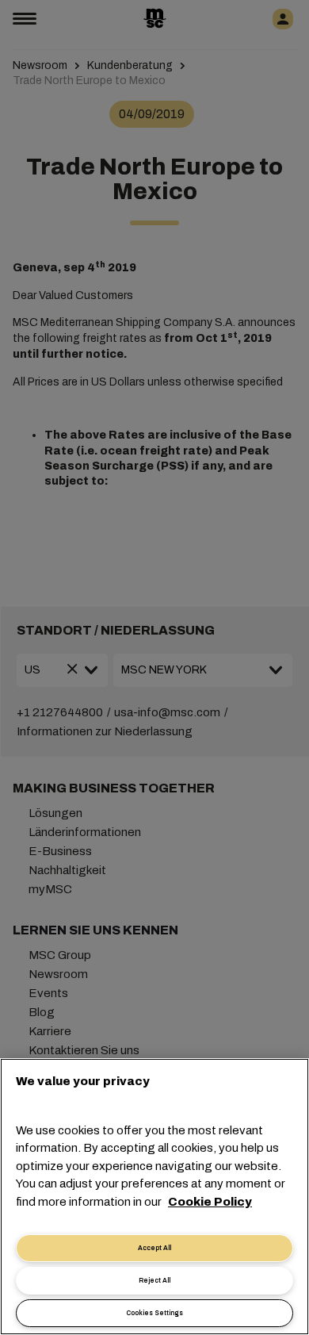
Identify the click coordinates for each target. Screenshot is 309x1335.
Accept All (154, 1248)
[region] (154, 1196)
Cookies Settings (154, 1313)
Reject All (154, 1280)
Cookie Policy (210, 1201)
